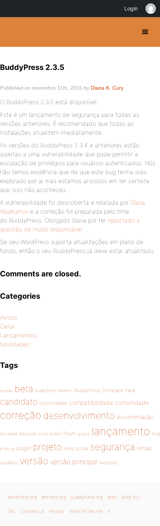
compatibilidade (91, 402)
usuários (9, 462)
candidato (19, 402)
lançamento (121, 431)
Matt (112, 497)
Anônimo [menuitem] (150, 8)
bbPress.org (54, 497)
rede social (76, 448)
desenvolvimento (79, 415)
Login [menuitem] (131, 8)
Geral (7, 326)
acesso (6, 390)
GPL (11, 511)
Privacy (56, 511)
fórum (69, 433)
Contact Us (32, 511)
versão (34, 460)
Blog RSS (131, 497)
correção (20, 415)
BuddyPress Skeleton (54, 390)
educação (28, 434)
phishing (7, 448)
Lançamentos (18, 335)
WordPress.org (22, 497)
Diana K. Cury (107, 88)
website (108, 462)
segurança (112, 446)
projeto (47, 446)
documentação (135, 417)
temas (144, 448)
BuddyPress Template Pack (104, 390)
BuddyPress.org (87, 497)
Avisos (8, 317)
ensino (55, 434)
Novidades (14, 344)
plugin (23, 448)
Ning (156, 434)
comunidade (132, 402)
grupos (84, 434)
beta (24, 388)
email (43, 434)
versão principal (73, 462)
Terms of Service (86, 511)
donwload (8, 434)
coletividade (53, 403)
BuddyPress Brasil (12, 32)
